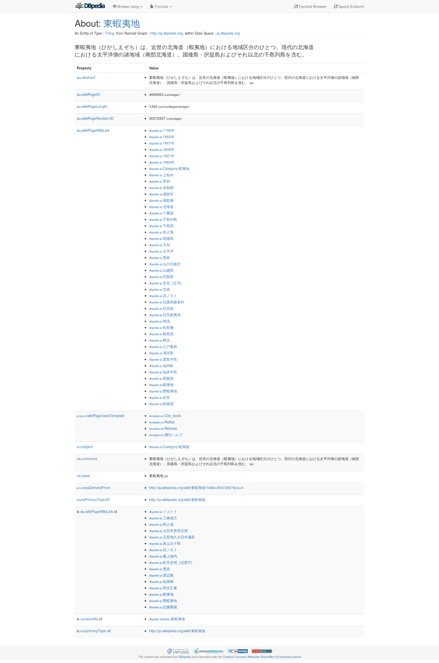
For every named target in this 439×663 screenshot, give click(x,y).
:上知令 (161, 174)
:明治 (159, 320)
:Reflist (162, 421)
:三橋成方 (163, 517)
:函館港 (161, 200)
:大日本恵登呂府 (168, 530)
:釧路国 (161, 403)
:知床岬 (161, 581)
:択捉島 (161, 276)
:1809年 (162, 149)
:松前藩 (161, 327)
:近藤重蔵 (163, 606)
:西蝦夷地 (163, 390)
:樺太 (159, 340)
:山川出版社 (165, 263)
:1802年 (162, 136)
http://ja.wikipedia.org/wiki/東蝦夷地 (177, 499)
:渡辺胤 (161, 575)
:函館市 (161, 193)
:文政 (159, 289)
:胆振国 (161, 378)
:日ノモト (163, 295)
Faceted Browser (312, 6)
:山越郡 (161, 270)
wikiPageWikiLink (93, 130)
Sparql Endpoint (351, 6)
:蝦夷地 (161, 384)
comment (87, 458)
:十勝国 (161, 212)
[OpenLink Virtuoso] (177, 651)
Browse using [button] (128, 6)
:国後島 (161, 238)
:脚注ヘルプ (165, 434)
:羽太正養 (163, 587)
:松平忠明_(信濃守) (170, 562)
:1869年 (162, 162)
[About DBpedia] (90, 6)
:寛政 (159, 257)
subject (85, 446)
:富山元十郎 (165, 543)
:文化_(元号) (165, 282)
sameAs (89, 618)
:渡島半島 (163, 359)
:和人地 (161, 231)
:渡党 (159, 568)
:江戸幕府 (163, 346)
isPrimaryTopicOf (93, 499)
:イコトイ (163, 511)
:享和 (159, 181)
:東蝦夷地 (167, 618)
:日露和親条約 (166, 301)
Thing (109, 33)
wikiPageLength (92, 106)
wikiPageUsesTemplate (100, 415)
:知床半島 (163, 371)
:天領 (159, 244)
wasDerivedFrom (94, 487)
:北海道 (161, 206)
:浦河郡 (161, 352)
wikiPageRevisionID (95, 118)
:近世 (159, 397)
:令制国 (161, 187)
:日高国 (161, 308)
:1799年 (162, 130)
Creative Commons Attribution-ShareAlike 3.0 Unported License (262, 657)
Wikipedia (185, 657)
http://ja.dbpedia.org (166, 33)
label (83, 475)
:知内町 (161, 365)
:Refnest (163, 428)
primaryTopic (93, 630)
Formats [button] (161, 6)
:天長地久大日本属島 (172, 536)
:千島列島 (163, 219)
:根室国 (161, 333)
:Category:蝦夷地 (169, 168)
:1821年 (162, 155)
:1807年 (162, 142)
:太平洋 (161, 251)
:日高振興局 (165, 314)
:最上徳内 (163, 555)
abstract (86, 77)
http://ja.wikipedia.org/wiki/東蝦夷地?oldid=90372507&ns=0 (196, 487)
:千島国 (161, 225)
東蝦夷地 (121, 22)
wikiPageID (88, 94)
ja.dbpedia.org (228, 33)
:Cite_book (165, 415)
